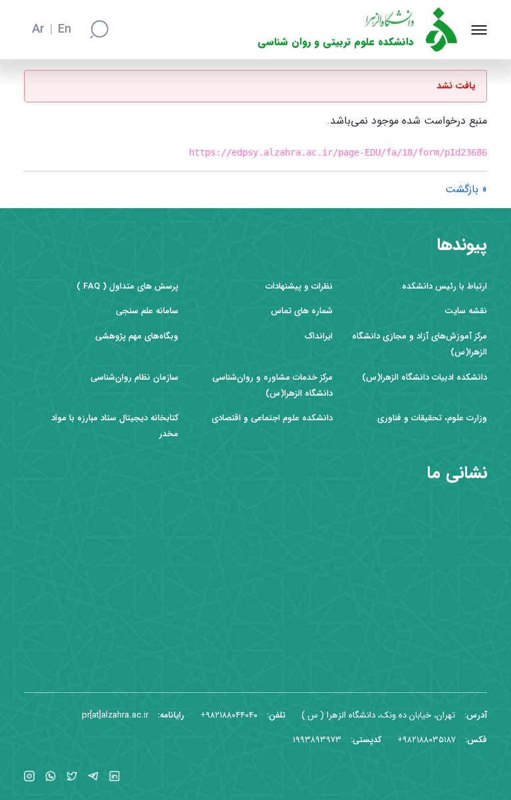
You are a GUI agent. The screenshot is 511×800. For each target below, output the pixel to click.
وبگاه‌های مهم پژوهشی (136, 336)
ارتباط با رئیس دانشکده (444, 286)
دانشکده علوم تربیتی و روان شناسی (335, 42)
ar (38, 30)
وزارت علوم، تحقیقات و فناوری (432, 418)
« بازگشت (466, 189)
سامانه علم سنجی (147, 311)
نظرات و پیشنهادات (299, 286)
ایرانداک (319, 336)
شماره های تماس (302, 311)
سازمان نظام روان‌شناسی (134, 377)
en (64, 30)
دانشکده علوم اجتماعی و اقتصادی (272, 418)
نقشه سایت (465, 311)
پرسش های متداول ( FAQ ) (127, 286)
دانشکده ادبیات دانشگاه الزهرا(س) (424, 377)
